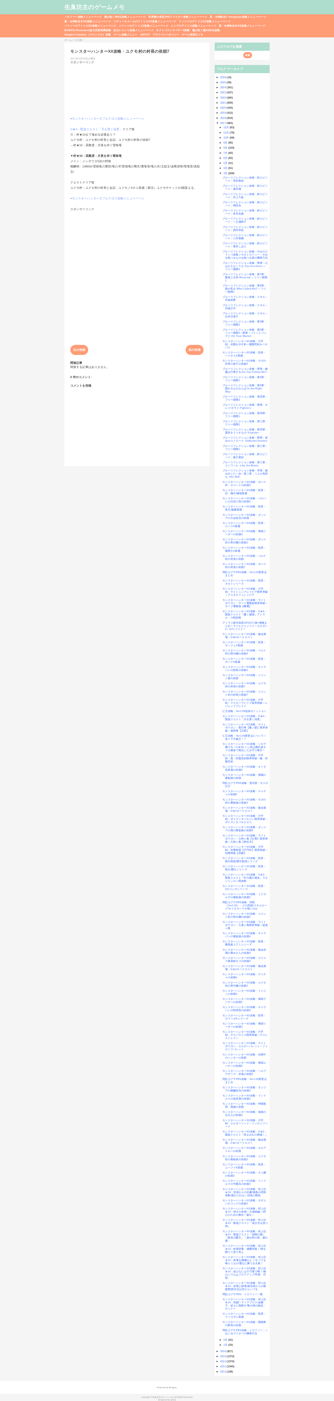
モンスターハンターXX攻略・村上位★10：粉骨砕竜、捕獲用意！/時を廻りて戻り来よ (244, 1248)
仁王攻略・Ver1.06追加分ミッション (244, 711)
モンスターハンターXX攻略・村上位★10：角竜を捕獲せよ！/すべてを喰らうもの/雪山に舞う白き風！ (244, 1260)
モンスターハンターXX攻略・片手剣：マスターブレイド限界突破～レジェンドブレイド (245, 702)
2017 (223, 123)
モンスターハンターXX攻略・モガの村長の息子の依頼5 (244, 362)
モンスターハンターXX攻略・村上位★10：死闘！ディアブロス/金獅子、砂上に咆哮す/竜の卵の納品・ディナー (244, 1304)
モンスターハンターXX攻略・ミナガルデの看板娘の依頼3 (244, 896)
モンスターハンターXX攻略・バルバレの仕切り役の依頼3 (244, 500)
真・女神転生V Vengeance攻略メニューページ (238, 16)
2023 (223, 92)
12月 (226, 127)
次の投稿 (79, 349)
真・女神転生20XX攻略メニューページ (242, 25)
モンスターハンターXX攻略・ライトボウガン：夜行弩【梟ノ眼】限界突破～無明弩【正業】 (245, 727)
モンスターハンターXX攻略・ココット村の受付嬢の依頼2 (244, 915)
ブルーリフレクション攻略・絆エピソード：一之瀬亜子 (245, 220)
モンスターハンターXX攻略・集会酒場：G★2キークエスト (244, 968)
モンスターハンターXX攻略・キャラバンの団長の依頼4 (244, 668)
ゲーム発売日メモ (192, 34)
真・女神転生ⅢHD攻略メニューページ (87, 21)
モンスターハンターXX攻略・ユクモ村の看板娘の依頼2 (244, 1158)
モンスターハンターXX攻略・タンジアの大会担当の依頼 (244, 516)
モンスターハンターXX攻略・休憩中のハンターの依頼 (244, 1056)
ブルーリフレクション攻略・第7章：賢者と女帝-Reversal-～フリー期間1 (244, 277)
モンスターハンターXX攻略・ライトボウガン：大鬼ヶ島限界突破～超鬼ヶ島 (245, 925)
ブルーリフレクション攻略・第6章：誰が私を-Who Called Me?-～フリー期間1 (244, 288)
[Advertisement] (137, 88)
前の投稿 (195, 349)
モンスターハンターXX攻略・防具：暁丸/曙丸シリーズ (244, 868)
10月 (226, 137)
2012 (223, 1371)
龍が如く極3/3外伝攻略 (206, 30)
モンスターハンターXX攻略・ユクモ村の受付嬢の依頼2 (244, 984)
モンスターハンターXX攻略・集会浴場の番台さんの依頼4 (244, 951)
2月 (225, 1339)
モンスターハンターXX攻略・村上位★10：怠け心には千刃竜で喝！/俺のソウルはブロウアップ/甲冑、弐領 (244, 1273)
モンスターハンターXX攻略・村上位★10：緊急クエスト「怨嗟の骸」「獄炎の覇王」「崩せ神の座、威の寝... (245, 1236)
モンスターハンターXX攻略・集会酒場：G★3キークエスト (244, 809)
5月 (225, 162)
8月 (225, 147)
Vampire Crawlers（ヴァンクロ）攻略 (87, 34)
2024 (223, 87)
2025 (223, 82)
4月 (225, 168)
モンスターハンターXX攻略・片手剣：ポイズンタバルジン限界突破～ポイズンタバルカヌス (245, 819)
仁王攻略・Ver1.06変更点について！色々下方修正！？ (244, 737)
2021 (223, 102)
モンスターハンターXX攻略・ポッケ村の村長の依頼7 (244, 565)
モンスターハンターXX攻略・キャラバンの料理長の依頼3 (244, 1009)
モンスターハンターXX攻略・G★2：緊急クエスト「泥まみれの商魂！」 (245, 1133)
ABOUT (145, 34)
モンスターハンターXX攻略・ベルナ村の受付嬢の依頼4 (244, 652)
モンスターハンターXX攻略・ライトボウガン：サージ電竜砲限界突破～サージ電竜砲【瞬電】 (245, 603)
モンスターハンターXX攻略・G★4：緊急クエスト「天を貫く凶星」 (244, 718)
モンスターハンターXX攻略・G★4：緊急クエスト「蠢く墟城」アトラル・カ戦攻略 (244, 614)
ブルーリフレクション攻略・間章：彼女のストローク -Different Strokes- (245, 439)
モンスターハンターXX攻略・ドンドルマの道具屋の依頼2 (244, 1097)
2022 (223, 97)
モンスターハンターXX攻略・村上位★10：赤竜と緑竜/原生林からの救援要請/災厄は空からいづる (244, 1286)
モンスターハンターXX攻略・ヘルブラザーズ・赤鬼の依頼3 (244, 1072)
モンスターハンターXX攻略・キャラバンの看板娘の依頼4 (244, 935)
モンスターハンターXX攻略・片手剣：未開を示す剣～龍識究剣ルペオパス (245, 344)
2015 (223, 1356)
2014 (223, 1361)
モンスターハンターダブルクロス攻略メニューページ (108, 118)
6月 (225, 157)
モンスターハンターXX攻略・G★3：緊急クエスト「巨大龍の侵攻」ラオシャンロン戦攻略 (245, 877)
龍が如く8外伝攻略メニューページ (125, 16)
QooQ (173, 1400)
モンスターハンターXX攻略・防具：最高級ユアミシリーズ (244, 943)
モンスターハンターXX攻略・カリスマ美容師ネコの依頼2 (244, 959)
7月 (225, 152)
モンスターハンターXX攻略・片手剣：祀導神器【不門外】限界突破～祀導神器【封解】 (245, 850)
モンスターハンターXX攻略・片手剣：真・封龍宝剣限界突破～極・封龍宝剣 (245, 758)
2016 (223, 1351)
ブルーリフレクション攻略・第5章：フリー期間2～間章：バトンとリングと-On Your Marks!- (244, 332)
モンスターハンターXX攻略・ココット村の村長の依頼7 (244, 693)
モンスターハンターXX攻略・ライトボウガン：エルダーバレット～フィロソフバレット (245, 1046)
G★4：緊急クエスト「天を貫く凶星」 (96, 129)
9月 (225, 142)
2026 (223, 77)
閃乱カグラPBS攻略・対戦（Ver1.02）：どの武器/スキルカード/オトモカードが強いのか (244, 905)
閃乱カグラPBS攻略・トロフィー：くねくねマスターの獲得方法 (245, 1332)
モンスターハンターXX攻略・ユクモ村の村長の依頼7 (244, 685)
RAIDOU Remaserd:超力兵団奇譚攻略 (87, 30)
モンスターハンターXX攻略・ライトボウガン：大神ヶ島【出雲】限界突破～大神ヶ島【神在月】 (245, 838)
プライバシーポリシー (165, 34)
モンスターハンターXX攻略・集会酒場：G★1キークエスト (244, 1141)
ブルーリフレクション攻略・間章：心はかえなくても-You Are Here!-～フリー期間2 (245, 266)
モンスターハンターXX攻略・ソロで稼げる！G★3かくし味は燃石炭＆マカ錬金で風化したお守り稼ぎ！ (244, 747)
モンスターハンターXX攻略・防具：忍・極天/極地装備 (244, 492)
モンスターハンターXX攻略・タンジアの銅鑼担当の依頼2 (244, 1089)
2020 (223, 107)
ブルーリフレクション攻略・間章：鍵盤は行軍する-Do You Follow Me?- (245, 370)
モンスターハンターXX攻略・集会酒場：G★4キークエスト (244, 636)
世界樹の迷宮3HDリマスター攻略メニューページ (177, 16)
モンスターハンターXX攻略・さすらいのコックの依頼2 (244, 1202)
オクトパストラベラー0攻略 (173, 30)
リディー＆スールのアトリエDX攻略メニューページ (145, 21)
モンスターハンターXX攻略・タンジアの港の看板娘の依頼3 (244, 829)
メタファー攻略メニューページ (83, 16)
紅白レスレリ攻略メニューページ (134, 30)
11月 (226, 132)
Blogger (172, 1387)
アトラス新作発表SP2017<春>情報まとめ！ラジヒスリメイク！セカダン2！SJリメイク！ (245, 625)
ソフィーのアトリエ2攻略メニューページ (143, 25)
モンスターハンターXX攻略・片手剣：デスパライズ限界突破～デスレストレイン (245, 1034)
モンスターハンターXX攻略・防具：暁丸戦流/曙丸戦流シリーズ (244, 860)
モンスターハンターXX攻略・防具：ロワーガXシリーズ (244, 1017)
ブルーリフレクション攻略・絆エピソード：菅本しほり (245, 245)
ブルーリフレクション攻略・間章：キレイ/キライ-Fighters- (245, 406)
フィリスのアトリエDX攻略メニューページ (204, 21)
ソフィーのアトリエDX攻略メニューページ (90, 25)
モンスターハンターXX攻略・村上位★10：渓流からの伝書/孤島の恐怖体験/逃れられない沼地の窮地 (244, 1192)
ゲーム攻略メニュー (126, 34)
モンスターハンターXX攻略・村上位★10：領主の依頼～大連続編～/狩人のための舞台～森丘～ (244, 1211)
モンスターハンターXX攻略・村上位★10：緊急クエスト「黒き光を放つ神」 (245, 1223)
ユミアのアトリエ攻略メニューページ (193, 25)
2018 (223, 117)
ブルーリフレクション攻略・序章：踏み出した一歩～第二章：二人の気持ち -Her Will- (245, 473)
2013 (223, 1366)
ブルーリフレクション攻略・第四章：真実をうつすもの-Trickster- (245, 431)
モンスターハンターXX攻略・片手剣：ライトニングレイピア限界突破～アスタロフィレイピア (245, 591)
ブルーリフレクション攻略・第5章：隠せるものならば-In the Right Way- (244, 388)
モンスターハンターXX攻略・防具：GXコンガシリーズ (244, 887)
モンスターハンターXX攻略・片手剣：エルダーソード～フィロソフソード (245, 1123)
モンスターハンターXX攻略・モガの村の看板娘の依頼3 (244, 801)
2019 (223, 112)
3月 (225, 173)
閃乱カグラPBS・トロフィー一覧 (242, 1294)
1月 (225, 1344)
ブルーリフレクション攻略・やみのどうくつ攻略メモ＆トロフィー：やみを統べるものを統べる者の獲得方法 (245, 254)
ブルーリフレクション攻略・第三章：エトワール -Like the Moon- (245, 464)
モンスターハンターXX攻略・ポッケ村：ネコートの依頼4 (244, 483)
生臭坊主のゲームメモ (94, 7)
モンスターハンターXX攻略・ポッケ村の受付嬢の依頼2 (244, 541)
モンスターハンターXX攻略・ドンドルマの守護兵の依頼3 (244, 1182)
